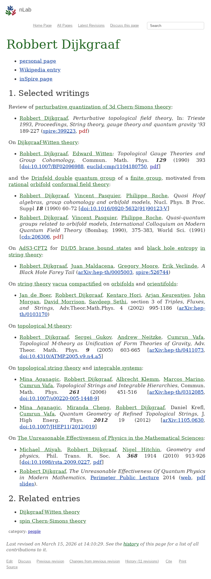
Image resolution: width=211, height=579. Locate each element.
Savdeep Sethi (107, 301)
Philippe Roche (147, 195)
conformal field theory (80, 184)
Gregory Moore (138, 266)
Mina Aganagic (39, 379)
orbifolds (122, 284)
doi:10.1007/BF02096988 (52, 166)
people (34, 531)
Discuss (24, 561)
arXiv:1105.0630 (183, 420)
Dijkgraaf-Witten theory (48, 142)
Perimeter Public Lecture (124, 477)
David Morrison (64, 301)
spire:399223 (59, 131)
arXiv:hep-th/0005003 (105, 272)
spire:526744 (152, 272)
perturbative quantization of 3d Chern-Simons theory (103, 107)
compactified (85, 284)
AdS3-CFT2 (33, 248)
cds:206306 (35, 237)
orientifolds (161, 284)
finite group (146, 178)
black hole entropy (172, 248)
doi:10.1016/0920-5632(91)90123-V (123, 208)
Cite (169, 561)
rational (19, 184)
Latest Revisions (91, 25)
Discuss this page (124, 25)
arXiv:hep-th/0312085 (176, 392)
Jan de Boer (35, 295)
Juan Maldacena (92, 266)
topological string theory (49, 368)
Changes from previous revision (95, 561)
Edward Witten (93, 153)
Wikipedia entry (40, 70)
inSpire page (36, 79)
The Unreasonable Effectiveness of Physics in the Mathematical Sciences (111, 438)
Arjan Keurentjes (167, 295)
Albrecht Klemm (137, 379)
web (186, 477)
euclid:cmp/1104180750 (117, 166)
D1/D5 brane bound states (96, 248)
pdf (83, 131)
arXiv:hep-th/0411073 (176, 350)
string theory (34, 284)
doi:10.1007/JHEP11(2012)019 (57, 427)
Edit (9, 561)
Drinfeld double (52, 178)
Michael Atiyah (40, 449)
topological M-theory (44, 326)
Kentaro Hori (124, 295)
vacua (59, 284)
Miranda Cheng (88, 407)
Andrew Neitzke (139, 337)
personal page (38, 61)
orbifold (40, 184)
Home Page (42, 25)
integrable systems (118, 368)
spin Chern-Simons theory (53, 521)
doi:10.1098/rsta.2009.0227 (55, 462)
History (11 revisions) (142, 561)
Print (182, 561)
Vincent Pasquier (97, 195)
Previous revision (50, 561)
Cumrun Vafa (185, 337)
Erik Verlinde (179, 266)
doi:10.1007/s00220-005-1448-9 (58, 398)
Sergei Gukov (93, 337)
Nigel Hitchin (141, 449)
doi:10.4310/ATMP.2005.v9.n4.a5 (60, 356)
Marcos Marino (183, 379)
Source (12, 567)
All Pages (65, 25)
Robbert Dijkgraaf (44, 118)
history (131, 544)
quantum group (95, 178)
